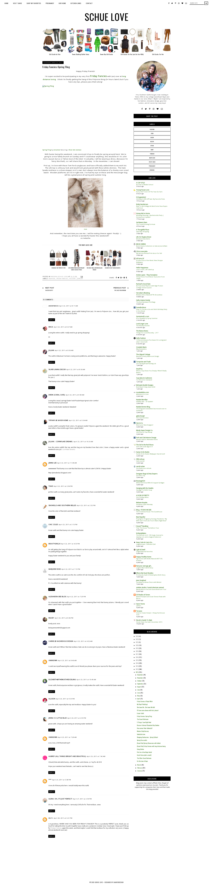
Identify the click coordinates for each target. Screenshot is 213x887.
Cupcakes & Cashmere (144, 378)
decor (152, 137)
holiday (72, 278)
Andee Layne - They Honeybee (146, 275)
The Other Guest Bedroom (144, 758)
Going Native (140, 749)
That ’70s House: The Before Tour (147, 528)
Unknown (53, 660)
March (139, 765)
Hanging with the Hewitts (144, 488)
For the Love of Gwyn (142, 761)
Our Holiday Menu (142, 497)
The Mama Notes (142, 331)
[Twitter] (146, 109)
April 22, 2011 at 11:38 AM (67, 463)
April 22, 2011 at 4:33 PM (70, 544)
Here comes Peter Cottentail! (144, 728)
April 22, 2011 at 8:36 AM (64, 350)
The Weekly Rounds (143, 325)
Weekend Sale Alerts (143, 239)
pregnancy (152, 166)
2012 (137, 669)
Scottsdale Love (141, 734)
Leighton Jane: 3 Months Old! (146, 544)
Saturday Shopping (142, 231)
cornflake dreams (69, 449)
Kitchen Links (76, 3)
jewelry (80, 278)
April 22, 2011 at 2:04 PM (63, 486)
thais (51, 486)
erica (51, 327)
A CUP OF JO (140, 183)
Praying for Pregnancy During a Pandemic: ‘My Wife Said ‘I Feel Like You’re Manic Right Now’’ (151, 520)
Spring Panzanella (142, 740)
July (138, 690)
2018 (137, 651)
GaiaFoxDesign (119, 882)
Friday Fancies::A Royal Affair (145, 701)
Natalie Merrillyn (142, 400)
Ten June (139, 611)
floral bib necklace (75, 150)
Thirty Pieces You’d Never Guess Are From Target (150, 278)
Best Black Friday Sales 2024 (145, 387)
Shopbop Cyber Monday (144, 504)
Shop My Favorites (34, 3)
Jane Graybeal (141, 580)
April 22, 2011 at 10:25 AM (83, 441)
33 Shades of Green (143, 595)
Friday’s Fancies (56, 828)
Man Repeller (140, 517)
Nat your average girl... (144, 566)
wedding (152, 170)
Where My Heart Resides (144, 573)
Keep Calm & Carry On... (144, 542)
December (140, 675)
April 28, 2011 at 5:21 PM (63, 818)
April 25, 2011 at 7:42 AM (96, 756)
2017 (137, 654)
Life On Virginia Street (143, 237)
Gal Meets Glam (141, 222)
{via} (85, 229)
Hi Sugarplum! (141, 197)
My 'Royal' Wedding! (142, 704)
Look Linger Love (142, 324)
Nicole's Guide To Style (144, 620)
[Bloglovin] (158, 109)
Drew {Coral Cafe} (57, 395)
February (139, 768)
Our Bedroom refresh (143, 468)
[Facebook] (142, 109)
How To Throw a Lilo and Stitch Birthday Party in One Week (151, 310)
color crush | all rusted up (145, 269)
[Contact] (162, 109)
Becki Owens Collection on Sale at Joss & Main (151, 246)
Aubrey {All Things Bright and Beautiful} (67, 756)
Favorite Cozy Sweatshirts (112, 268)
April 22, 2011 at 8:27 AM (63, 327)
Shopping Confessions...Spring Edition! (147, 737)
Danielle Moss (141, 307)
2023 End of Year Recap (144, 432)
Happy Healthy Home (143, 557)
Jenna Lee (53, 463)
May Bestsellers (141, 349)
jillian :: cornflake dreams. (61, 441)
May (138, 696)
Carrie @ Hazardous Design (61, 641)
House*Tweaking (142, 526)
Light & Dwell (140, 550)
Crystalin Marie (141, 347)
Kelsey (51, 618)
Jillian (51, 350)
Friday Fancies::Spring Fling (144, 716)
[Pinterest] (149, 109)
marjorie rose (55, 569)
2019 (137, 648)
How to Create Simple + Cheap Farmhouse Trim (150, 614)
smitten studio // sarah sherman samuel (150, 587)
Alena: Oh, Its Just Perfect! (60, 799)
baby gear (152, 158)
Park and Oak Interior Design (146, 438)
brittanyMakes (141, 533)
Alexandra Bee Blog (57, 597)
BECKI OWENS (141, 244)
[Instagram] (153, 109)
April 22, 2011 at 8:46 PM (64, 618)
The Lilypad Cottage (143, 354)
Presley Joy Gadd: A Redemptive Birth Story (150, 575)
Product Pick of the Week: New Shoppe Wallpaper (149, 261)
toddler (152, 154)
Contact (89, 3)
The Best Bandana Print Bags (145, 302)
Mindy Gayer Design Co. (144, 430)
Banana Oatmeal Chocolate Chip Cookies (148, 725)
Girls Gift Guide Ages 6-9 (144, 447)
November (140, 678)
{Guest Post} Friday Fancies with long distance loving (151, 746)
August (139, 687)
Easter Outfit (140, 713)
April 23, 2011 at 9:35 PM (65, 699)
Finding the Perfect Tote (58, 268)
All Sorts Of (140, 258)
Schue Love (106, 17)
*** (50, 780)
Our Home (62, 3)
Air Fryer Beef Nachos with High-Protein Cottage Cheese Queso (149, 287)
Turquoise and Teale (143, 362)
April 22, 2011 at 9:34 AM (78, 420)
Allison (52, 699)
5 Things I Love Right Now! (144, 722)
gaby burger (140, 416)
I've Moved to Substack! (144, 380)
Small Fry (139, 369)
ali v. (51, 818)
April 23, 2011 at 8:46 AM (67, 660)
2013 (137, 666)
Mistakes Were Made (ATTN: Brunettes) (149, 295)
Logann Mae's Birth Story (144, 568)
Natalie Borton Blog (143, 407)
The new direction (142, 418)
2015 (137, 660)
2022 (137, 639)
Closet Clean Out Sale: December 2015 (149, 622)
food (152, 133)
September (140, 684)
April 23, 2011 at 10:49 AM (86, 679)
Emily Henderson (142, 204)
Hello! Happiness (142, 268)
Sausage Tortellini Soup (144, 490)
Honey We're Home (143, 213)
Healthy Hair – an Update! (144, 401)
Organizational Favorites (144, 551)
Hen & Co (139, 423)
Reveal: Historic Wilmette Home (147, 439)
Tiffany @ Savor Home (58, 420)
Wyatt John (152, 162)
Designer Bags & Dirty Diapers (146, 474)
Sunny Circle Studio (142, 452)
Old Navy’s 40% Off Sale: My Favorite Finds (150, 199)
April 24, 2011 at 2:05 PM (76, 718)
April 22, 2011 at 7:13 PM (71, 569)
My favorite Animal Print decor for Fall (149, 253)
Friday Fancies (98, 76)
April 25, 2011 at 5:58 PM (61, 780)
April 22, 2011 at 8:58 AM (75, 395)
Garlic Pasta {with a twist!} (144, 755)
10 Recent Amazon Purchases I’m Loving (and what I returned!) (151, 341)
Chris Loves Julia (141, 251)
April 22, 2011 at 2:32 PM (86, 505)
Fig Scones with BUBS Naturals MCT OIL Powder (149, 559)
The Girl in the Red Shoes (144, 445)
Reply (51, 320)
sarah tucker (140, 466)
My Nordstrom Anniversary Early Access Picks (76, 269)
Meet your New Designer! (144, 425)
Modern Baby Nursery (143, 731)
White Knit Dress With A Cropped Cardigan (150, 483)
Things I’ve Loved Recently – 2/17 (147, 333)
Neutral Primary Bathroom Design (147, 356)
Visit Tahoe (17, 3)
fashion (52, 278)
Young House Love (142, 190)
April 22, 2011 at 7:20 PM (76, 596)
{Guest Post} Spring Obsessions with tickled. (149, 743)
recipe (152, 141)
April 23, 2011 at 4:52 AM (83, 641)
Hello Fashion (141, 338)
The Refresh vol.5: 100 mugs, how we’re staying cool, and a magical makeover (149, 536)
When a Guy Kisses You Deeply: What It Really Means (151, 371)
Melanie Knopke (141, 502)
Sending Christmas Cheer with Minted (148, 582)
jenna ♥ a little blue (58, 718)
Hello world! (140, 461)
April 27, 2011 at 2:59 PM (82, 799)
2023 (137, 636)
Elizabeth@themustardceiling (62, 679)
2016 (137, 657)
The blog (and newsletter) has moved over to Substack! (151, 409)
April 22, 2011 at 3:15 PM (68, 524)
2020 (137, 645)
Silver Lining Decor (57, 369)
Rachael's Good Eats (143, 284)
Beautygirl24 (54, 544)
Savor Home (140, 604)
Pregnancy (50, 3)
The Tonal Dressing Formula (145, 224)
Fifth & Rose (140, 459)
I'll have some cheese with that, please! (147, 710)
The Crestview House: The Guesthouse (149, 512)
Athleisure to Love (142, 394)
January (139, 771)
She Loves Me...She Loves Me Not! (146, 707)
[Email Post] (81, 276)
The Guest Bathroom (142, 719)
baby (152, 150)
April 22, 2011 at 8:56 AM (75, 369)
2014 (137, 663)
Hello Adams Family (143, 300)
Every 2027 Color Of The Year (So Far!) (149, 192)
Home (6, 3)
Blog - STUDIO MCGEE (143, 510)
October (139, 681)
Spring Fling (46, 150)
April (138, 699)
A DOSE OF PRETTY (142, 495)
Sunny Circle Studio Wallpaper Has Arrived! (150, 454)
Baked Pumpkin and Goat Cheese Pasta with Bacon (151, 597)
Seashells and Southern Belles (62, 505)
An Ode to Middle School (144, 184)
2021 (137, 642)
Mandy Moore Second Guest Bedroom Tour (151, 589)
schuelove (56, 150)
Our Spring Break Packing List (146, 363)
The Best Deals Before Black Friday (94, 269)
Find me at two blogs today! (144, 752)
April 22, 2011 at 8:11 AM (68, 306)
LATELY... (139, 606)
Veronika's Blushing (143, 293)
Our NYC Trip (140, 475)
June (138, 693)
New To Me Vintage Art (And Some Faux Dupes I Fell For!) (151, 207)
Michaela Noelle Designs (144, 385)
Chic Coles (53, 524)
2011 (137, 672)
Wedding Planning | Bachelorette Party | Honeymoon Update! (150, 216)
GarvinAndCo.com (142, 316)
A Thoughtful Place (142, 230)
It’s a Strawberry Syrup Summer (147, 318)
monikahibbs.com (142, 392)
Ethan (152, 146)
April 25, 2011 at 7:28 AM (67, 737)
